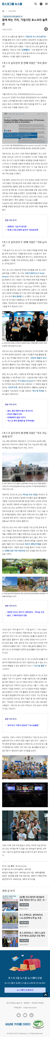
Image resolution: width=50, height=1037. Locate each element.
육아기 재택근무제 (39, 876)
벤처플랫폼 (40, 872)
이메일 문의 (18, 1007)
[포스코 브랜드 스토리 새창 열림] (18, 1024)
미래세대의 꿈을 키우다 (16, 417)
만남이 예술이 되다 (14, 414)
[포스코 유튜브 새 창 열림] (25, 1015)
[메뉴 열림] (46, 4)
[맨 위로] (45, 994)
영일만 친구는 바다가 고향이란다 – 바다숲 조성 (25, 612)
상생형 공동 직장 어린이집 (19, 876)
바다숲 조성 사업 (27, 872)
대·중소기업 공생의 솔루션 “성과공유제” (22, 230)
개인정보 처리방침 (37, 1003)
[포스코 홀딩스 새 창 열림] (19, 1015)
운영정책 (27, 1003)
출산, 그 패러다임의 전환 (17, 615)
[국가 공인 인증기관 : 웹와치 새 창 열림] (38, 1024)
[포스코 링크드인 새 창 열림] (31, 1015)
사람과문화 (12, 11)
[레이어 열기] (46, 29)
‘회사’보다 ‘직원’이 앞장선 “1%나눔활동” (23, 725)
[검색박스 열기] (35, 4)
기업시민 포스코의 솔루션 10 (12, 16)
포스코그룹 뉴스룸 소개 (14, 1003)
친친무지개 (7, 879)
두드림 (28, 869)
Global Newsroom (30, 1007)
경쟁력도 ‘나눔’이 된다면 (16, 226)
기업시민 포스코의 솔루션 (13, 869)
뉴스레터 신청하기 (25, 990)
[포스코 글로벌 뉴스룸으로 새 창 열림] (41, 4)
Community (22, 866)
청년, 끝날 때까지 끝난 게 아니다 (20, 411)
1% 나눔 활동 (8, 866)
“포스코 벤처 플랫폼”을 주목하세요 (20, 421)
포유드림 (17, 879)
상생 (5, 876)
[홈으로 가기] (3, 11)
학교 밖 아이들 (29, 879)
